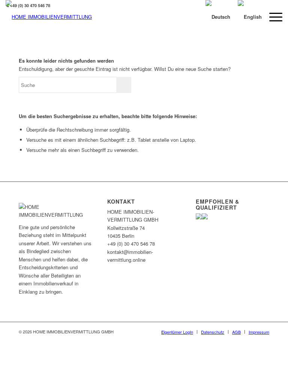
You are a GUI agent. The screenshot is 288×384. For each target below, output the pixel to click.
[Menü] (272, 17)
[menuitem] (177, 332)
